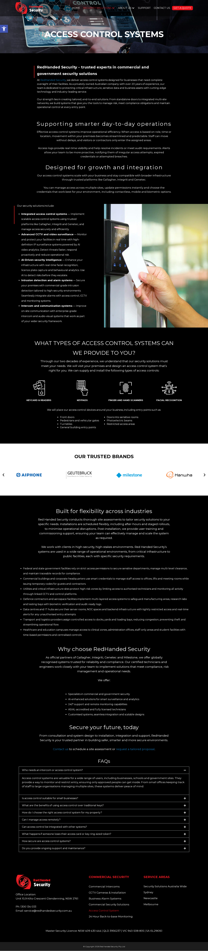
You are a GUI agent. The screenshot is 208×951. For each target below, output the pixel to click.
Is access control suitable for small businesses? (50, 798)
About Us (124, 8)
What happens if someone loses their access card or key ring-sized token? (66, 834)
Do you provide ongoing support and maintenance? (53, 848)
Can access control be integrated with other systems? (54, 826)
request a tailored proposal (135, 749)
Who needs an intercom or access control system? (52, 770)
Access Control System (104, 910)
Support (144, 8)
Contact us (60, 749)
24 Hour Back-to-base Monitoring (111, 916)
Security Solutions (97, 8)
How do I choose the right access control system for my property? (62, 812)
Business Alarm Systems (105, 898)
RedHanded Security (53, 80)
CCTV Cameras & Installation (107, 892)
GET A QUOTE (182, 8)
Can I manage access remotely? (41, 819)
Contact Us (162, 8)
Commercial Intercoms (104, 886)
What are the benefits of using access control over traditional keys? (63, 805)
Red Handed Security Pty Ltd (112, 946)
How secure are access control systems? (46, 841)
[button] (4, 29)
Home (76, 8)
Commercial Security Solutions (109, 904)
